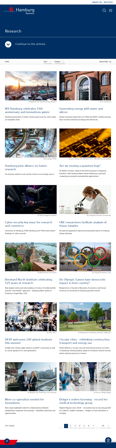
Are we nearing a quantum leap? (79, 166)
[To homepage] (18, 10)
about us (97, 2)
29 (103, 426)
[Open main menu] (111, 10)
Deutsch (108, 2)
